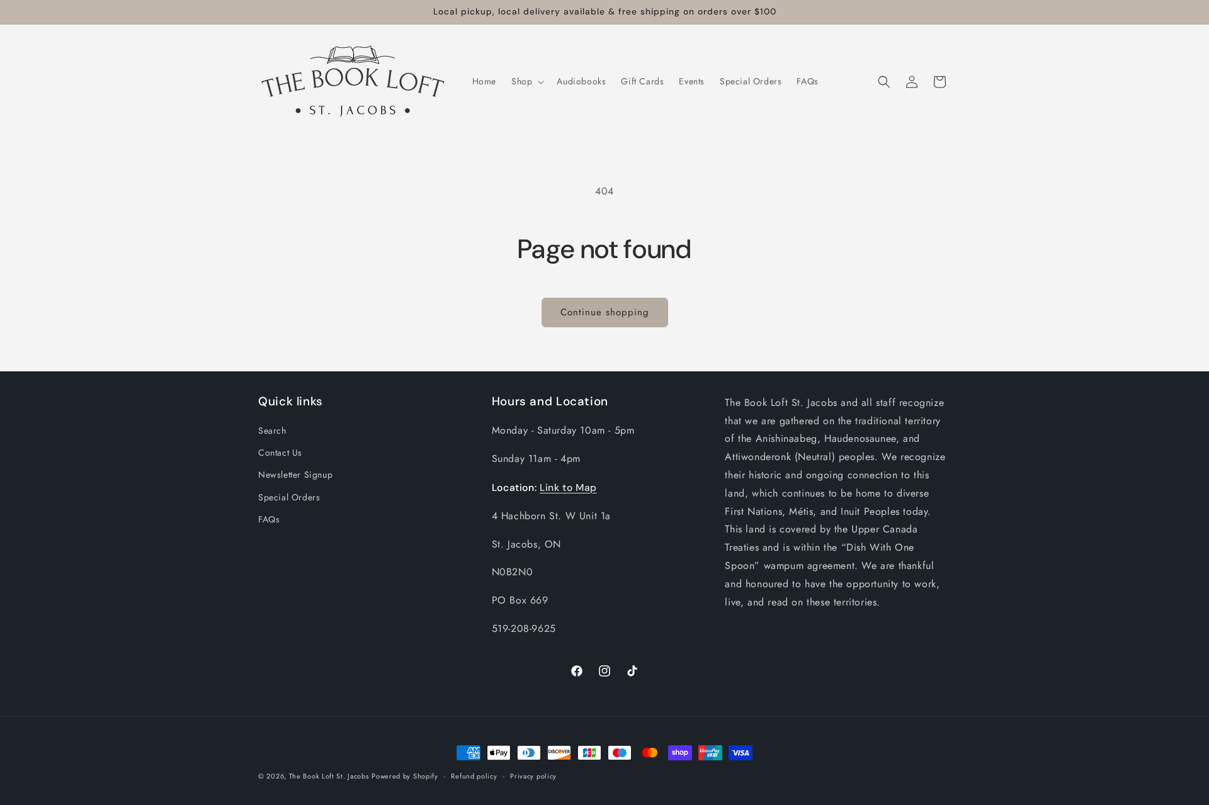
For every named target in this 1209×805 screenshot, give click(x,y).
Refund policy (474, 776)
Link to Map (568, 487)
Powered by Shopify (405, 776)
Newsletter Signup (295, 474)
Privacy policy (533, 776)
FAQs (269, 519)
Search (272, 430)
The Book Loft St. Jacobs (329, 776)
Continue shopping (604, 312)
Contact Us (280, 452)
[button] (526, 81)
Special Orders (289, 497)
